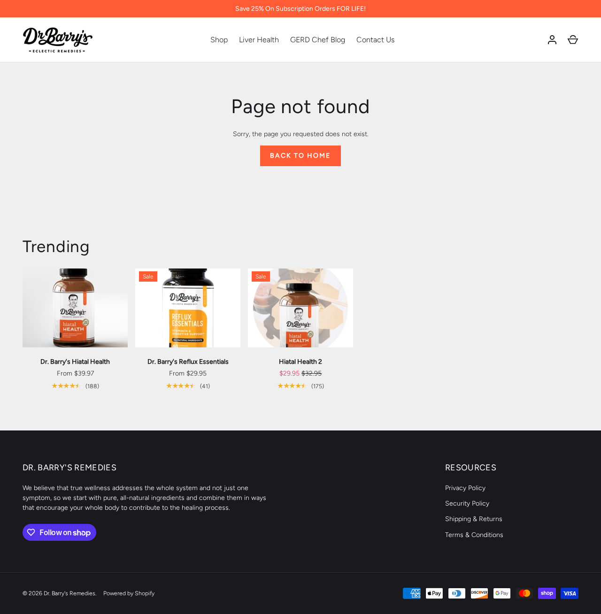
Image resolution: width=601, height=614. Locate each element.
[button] (572, 40)
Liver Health (259, 39)
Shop (219, 39)
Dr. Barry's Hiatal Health (75, 362)
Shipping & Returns (473, 519)
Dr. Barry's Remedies (69, 593)
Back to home (300, 156)
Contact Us (375, 39)
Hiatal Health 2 (300, 362)
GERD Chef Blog (317, 39)
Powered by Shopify (128, 593)
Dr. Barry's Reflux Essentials (188, 362)
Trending (56, 246)
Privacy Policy (465, 488)
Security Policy (467, 503)
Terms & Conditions (474, 535)
